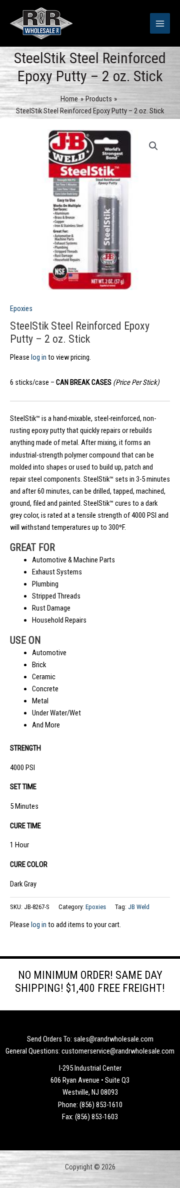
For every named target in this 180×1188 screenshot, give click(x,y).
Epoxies (21, 308)
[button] (153, 146)
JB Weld (139, 907)
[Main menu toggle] (160, 23)
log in (38, 357)
